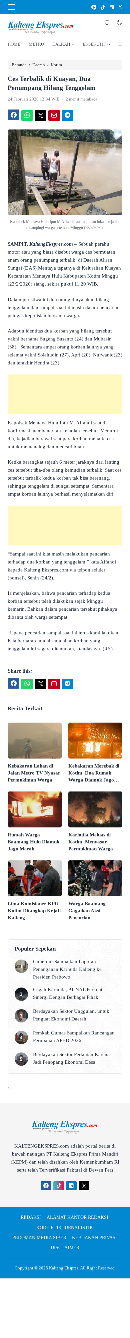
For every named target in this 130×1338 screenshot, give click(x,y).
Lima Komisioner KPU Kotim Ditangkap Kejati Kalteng (34, 910)
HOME (14, 44)
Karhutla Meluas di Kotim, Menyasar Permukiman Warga (90, 841)
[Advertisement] (65, 394)
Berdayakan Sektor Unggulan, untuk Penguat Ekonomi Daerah (71, 1014)
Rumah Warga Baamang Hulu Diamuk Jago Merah (33, 841)
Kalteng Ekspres (63, 1267)
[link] (93, 7)
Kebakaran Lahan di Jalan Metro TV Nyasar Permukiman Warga (34, 772)
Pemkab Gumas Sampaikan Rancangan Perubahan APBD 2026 (74, 1036)
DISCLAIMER (65, 1247)
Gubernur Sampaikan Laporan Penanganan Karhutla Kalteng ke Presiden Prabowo (67, 969)
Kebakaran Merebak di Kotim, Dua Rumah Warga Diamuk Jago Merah (93, 773)
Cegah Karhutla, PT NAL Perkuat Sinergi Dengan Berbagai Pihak (67, 993)
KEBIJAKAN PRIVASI (94, 1237)
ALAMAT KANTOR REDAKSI (77, 1217)
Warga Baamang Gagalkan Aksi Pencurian (87, 910)
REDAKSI (31, 1217)
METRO (36, 44)
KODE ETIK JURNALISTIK (64, 1227)
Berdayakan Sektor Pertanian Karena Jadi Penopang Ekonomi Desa (71, 1058)
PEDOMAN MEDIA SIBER (39, 1237)
